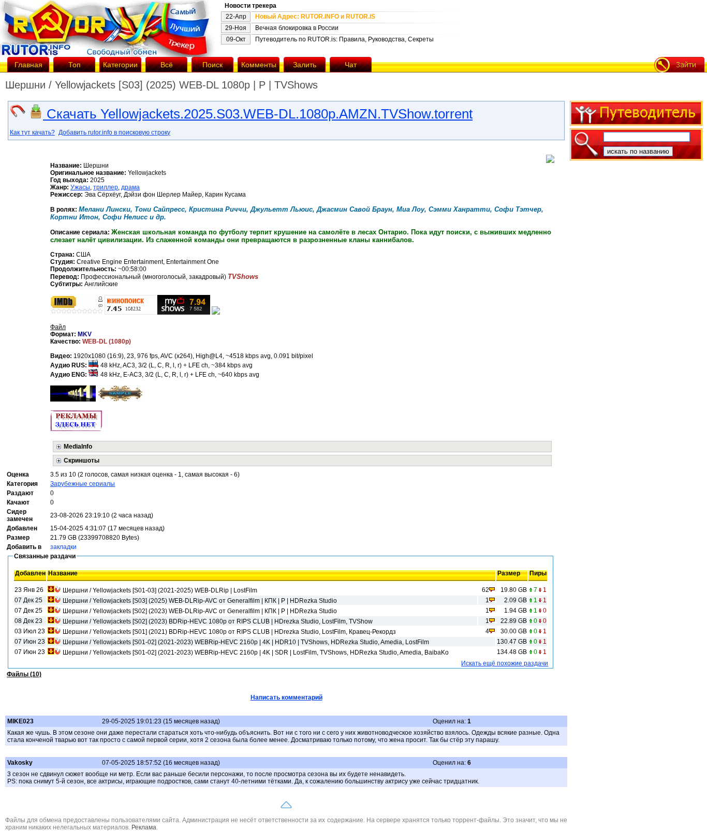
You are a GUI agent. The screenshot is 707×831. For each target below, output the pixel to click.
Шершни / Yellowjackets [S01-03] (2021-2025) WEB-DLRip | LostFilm (160, 590)
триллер (105, 187)
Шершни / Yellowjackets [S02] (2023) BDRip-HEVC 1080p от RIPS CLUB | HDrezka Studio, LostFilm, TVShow (218, 621)
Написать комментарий (286, 697)
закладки (63, 547)
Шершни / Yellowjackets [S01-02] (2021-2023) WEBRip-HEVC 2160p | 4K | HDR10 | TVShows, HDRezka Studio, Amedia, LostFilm (246, 642)
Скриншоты (81, 460)
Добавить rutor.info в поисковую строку (114, 132)
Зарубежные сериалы (82, 483)
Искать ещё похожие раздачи (504, 663)
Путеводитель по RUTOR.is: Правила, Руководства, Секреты (344, 39)
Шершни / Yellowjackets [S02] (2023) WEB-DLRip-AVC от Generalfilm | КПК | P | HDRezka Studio (200, 611)
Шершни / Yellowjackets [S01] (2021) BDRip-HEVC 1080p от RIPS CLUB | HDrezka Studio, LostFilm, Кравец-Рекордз (229, 631)
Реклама (143, 827)
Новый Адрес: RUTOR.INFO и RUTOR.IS (315, 16)
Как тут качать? (32, 132)
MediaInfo (78, 446)
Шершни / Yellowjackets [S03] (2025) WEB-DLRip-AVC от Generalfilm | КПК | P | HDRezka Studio (200, 600)
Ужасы (80, 187)
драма (130, 187)
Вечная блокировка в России (296, 28)
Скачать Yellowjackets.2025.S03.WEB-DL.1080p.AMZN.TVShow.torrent (258, 114)
